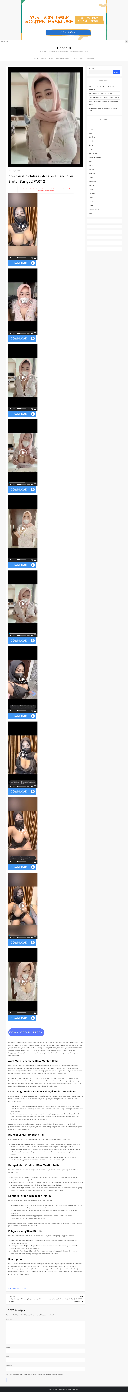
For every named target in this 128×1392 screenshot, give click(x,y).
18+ (90, 125)
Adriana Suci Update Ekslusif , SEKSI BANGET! (101, 88)
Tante (91, 189)
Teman (91, 197)
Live (75, 58)
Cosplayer (92, 137)
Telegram (92, 193)
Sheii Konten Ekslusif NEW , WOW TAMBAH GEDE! (103, 103)
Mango (91, 169)
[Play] (11, 258)
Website (9, 1365)
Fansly (91, 141)
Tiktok (91, 201)
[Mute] (32, 258)
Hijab (10, 1288)
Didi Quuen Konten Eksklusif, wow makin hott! (103, 109)
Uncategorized (94, 209)
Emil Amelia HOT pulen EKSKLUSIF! (100, 93)
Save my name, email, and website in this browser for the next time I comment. (36, 1374)
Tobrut (24, 1288)
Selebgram (92, 181)
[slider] (21, 257)
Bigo (90, 133)
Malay (82, 58)
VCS (90, 213)
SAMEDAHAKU (74, 1389)
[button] (23, 226)
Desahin (64, 48)
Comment (10, 1320)
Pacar (91, 177)
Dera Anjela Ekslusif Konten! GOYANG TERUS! (104, 97)
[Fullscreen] (35, 258)
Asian (91, 129)
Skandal (90, 58)
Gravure (91, 145)
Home (36, 58)
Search (91, 69)
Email (8, 1356)
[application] (22, 226)
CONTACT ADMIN (47, 58)
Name (8, 1347)
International (93, 153)
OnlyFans (16, 1288)
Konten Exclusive (63, 58)
